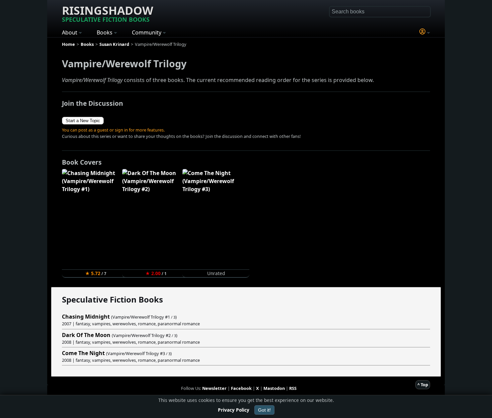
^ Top (422, 385)
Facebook (241, 388)
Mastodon (274, 388)
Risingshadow (107, 13)
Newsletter (214, 388)
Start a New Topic (83, 120)
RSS (293, 388)
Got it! (264, 410)
